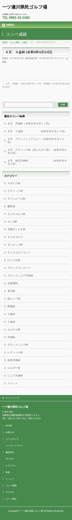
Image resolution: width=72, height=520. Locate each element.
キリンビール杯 (16, 198)
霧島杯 (11, 206)
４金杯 (11, 314)
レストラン (11, 465)
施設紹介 (10, 452)
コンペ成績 (11, 485)
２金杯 (11, 321)
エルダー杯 (13, 368)
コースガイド (12, 439)
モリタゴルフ (15, 237)
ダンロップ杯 (15, 244)
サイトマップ (12, 398)
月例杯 (11, 337)
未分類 (11, 291)
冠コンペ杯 (13, 298)
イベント (12, 383)
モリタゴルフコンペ (19, 252)
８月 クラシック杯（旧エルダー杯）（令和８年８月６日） (37, 151)
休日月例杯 (13, 360)
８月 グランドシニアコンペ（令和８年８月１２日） (35, 141)
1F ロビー (10, 459)
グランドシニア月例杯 (20, 275)
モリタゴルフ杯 (16, 214)
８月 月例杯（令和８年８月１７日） (29, 123)
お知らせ (10, 432)
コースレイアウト (14, 445)
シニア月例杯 (15, 375)
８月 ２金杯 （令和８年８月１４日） (37, 131)
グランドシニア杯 (17, 344)
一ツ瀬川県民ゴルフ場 (24, 6)
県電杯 (11, 306)
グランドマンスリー (19, 268)
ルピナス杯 (13, 329)
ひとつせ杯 (13, 260)
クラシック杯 (15, 191)
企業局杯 (12, 283)
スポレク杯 (13, 183)
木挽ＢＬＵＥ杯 (16, 229)
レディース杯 (15, 352)
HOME (9, 425)
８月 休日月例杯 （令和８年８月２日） (37, 162)
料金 (8, 472)
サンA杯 (12, 221)
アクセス (10, 492)
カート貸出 (11, 499)
